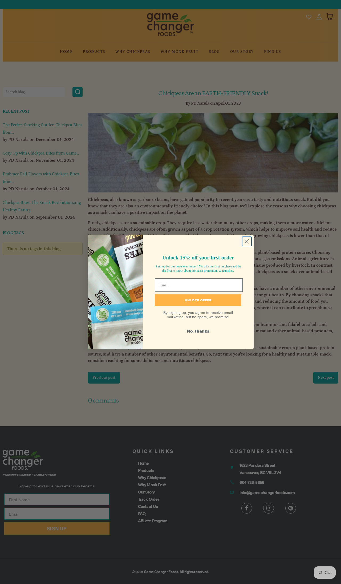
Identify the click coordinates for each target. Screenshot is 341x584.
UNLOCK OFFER (198, 300)
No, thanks (198, 331)
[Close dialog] (246, 241)
